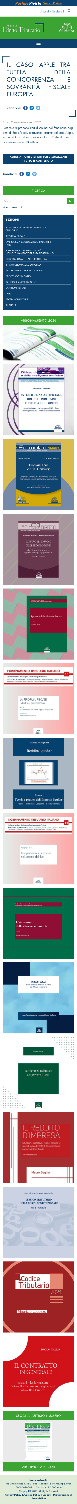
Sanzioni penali (16, 287)
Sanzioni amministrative (21, 282)
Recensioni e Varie (17, 299)
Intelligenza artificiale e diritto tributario (26, 229)
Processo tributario (18, 276)
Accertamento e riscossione (24, 270)
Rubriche (11, 305)
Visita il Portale (52, 3)
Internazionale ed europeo (23, 264)
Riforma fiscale (15, 236)
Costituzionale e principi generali (27, 259)
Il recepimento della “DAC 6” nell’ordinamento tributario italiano (30, 252)
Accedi (44, 11)
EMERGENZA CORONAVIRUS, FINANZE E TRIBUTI (28, 243)
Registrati (58, 11)
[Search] (70, 201)
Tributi (9, 293)
